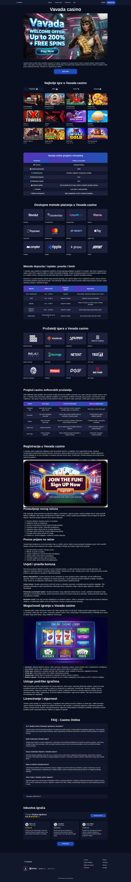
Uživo (53, 89)
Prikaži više (65, 843)
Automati (96, 89)
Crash (75, 89)
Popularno (32, 89)
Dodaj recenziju (98, 815)
